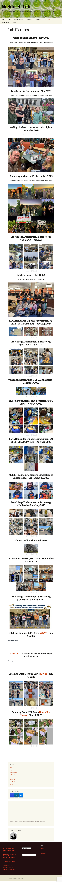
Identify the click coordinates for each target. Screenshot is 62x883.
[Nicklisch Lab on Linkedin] (16, 795)
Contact (14, 22)
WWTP (43, 633)
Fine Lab (14, 653)
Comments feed (44, 855)
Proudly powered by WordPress (15, 878)
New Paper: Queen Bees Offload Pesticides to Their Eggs (9, 850)
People (9, 19)
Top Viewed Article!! (7, 865)
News (3, 19)
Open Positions (5, 22)
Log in (42, 851)
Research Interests (18, 19)
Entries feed (43, 853)
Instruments (38, 19)
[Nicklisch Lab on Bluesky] (21, 795)
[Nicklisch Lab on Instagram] (12, 795)
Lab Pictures (47, 19)
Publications (29, 19)
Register (42, 848)
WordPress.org (44, 858)
